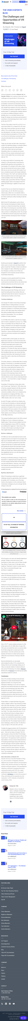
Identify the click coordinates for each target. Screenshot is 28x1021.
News (2, 970)
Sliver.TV (16, 263)
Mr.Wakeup (10, 774)
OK (14, 517)
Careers (3, 973)
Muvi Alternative (5, 920)
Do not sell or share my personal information (14, 526)
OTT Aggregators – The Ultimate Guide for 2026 (17, 866)
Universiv (11, 670)
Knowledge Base (5, 944)
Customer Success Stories (8, 946)
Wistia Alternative (5, 923)
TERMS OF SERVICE (17, 1013)
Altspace (23, 669)
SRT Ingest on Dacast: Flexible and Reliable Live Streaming (17, 840)
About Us (3, 967)
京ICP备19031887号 (14, 1019)
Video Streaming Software (7, 894)
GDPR (3, 1013)
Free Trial (22, 1)
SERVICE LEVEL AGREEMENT (14, 1014)
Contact (3, 979)
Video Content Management (8, 897)
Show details (20, 511)
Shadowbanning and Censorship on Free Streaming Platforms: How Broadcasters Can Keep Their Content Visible (17, 853)
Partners (3, 976)
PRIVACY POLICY (9, 1013)
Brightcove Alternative (6, 914)
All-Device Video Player (7, 888)
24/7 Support (4, 941)
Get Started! (14, 56)
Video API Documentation (7, 952)
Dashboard (15, 1)
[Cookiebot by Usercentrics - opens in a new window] (20, 492)
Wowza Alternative (6, 917)
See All (3, 899)
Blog (2, 949)
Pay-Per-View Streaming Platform (9, 891)
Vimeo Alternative (5, 911)
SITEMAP (23, 1013)
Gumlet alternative (5, 929)
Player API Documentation (7, 955)
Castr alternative (5, 926)
